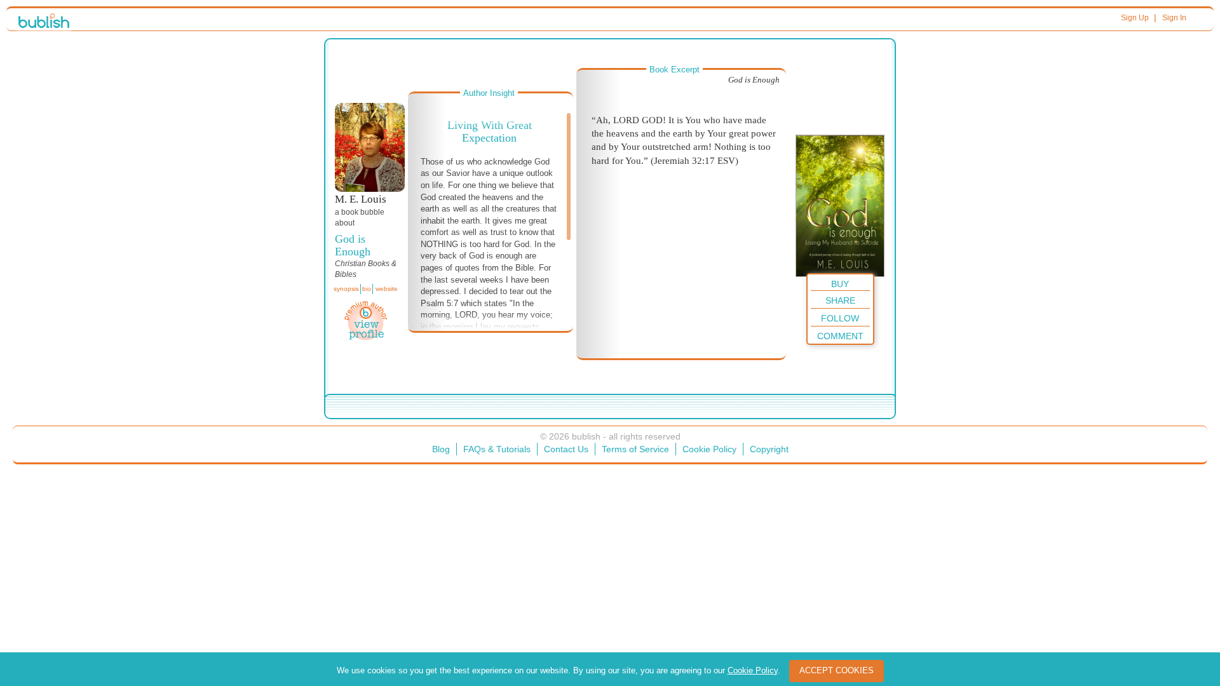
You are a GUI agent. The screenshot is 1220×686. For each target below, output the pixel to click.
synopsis (346, 288)
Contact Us (566, 449)
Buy (840, 284)
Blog (441, 449)
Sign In (1174, 17)
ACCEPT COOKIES (836, 670)
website (387, 288)
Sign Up (1135, 17)
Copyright (769, 449)
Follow (840, 318)
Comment (840, 336)
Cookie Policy (709, 449)
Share (840, 300)
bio (366, 288)
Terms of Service (635, 449)
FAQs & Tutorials (497, 449)
